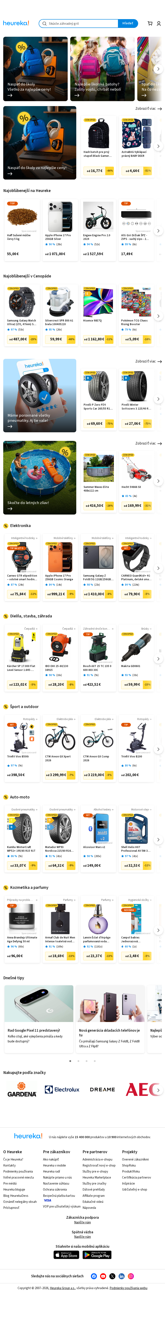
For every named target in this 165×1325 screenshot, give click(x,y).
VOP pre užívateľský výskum (62, 1206)
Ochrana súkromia (55, 1189)
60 (21, 947)
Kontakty (9, 1165)
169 (59, 947)
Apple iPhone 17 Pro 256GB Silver (58, 237)
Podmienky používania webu (128, 1288)
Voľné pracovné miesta (18, 1177)
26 (59, 330)
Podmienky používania (18, 1171)
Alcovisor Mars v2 (94, 847)
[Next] (158, 69)
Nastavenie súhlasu (56, 1183)
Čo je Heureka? (13, 1159)
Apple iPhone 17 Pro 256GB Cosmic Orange (59, 578)
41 (59, 856)
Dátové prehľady (93, 1189)
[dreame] (102, 1089)
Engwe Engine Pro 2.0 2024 (96, 237)
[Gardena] (22, 1089)
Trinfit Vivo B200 (131, 756)
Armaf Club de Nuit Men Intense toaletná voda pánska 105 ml (60, 939)
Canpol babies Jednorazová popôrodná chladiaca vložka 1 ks (134, 939)
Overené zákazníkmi (135, 1159)
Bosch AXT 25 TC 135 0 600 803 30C (97, 668)
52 (97, 244)
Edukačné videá (92, 1202)
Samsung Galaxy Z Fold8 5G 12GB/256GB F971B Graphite (97, 578)
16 (59, 675)
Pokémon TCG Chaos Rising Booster (134, 322)
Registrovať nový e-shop (99, 1165)
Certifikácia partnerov (136, 1177)
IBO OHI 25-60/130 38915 (56, 668)
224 (135, 585)
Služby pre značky (94, 1183)
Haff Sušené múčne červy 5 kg (19, 237)
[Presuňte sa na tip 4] (95, 1061)
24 (21, 585)
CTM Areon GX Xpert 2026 (58, 758)
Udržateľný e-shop (134, 1189)
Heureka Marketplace (96, 1177)
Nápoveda (89, 1208)
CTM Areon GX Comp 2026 (96, 758)
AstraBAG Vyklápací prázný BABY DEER (134, 154)
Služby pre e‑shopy (95, 1171)
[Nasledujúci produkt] (158, 146)
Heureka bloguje (14, 1189)
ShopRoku (129, 1165)
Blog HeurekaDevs (15, 1196)
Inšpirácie (128, 1183)
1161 (98, 947)
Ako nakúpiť (51, 1159)
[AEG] (143, 1089)
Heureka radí (51, 1171)
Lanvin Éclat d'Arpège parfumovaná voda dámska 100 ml (96, 939)
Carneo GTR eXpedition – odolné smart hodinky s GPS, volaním (22, 578)
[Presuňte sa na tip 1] (70, 1061)
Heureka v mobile (54, 1165)
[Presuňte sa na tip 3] (86, 1061)
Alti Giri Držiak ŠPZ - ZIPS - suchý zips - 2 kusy (134, 237)
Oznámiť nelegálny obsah (20, 1202)
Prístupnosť (11, 1208)
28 (59, 244)
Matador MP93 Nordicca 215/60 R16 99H (58, 849)
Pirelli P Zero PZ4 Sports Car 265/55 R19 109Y (98, 407)
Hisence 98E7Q (92, 321)
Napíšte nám (82, 1222)
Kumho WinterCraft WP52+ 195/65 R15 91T (21, 849)
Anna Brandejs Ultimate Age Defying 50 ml (22, 939)
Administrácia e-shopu (97, 1159)
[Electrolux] (62, 1089)
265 (97, 856)
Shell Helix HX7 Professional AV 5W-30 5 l (136, 849)
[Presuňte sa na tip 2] (78, 1061)
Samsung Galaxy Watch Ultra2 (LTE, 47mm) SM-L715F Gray (22, 322)
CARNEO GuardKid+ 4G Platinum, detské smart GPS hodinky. (136, 578)
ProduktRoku (131, 1171)
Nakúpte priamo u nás (57, 1177)
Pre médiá (10, 1183)
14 (59, 585)
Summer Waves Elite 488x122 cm (96, 489)
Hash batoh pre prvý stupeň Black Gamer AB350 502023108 (96, 154)
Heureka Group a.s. (62, 1288)
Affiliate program (93, 1196)
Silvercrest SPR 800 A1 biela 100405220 (59, 322)
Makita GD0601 (130, 666)
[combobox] (78, 23)
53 (21, 330)
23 (97, 585)
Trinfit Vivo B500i (18, 756)
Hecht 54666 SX (131, 487)
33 (135, 675)
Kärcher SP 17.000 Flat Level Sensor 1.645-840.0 (21, 668)
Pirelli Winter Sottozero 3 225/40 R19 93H (136, 407)
